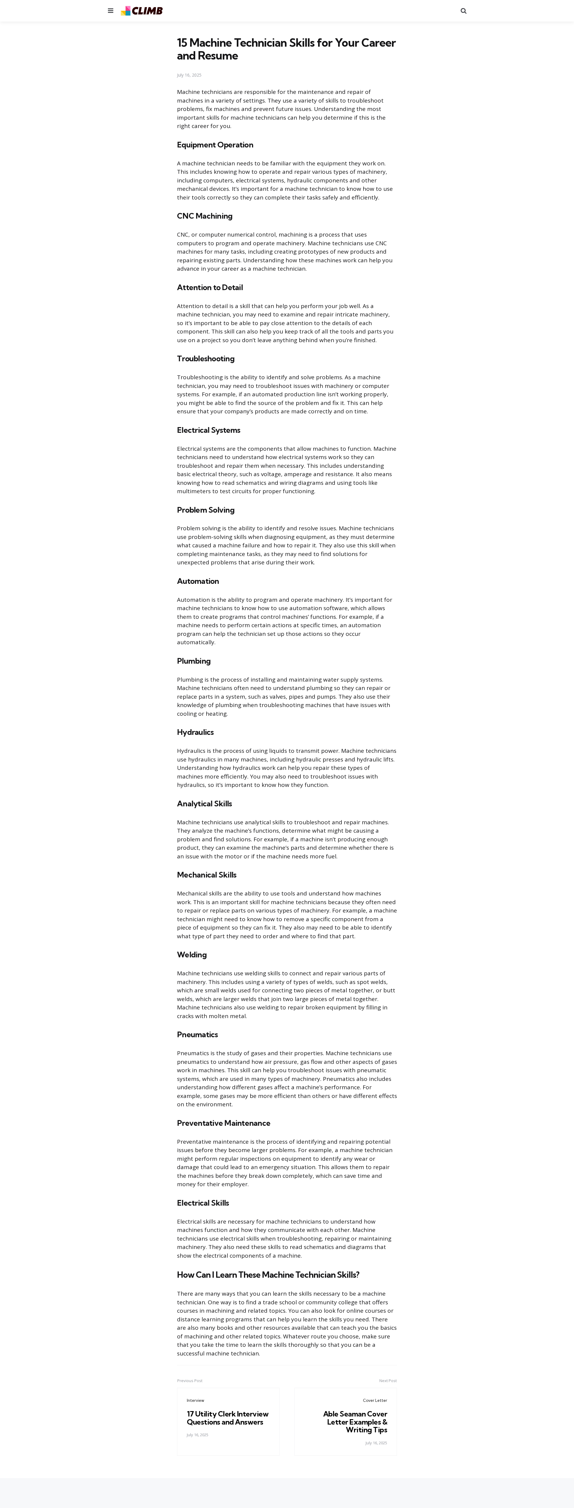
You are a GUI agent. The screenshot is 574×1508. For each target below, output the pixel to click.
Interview (195, 1400)
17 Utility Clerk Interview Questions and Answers (227, 1417)
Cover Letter (375, 1400)
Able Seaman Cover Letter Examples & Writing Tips (355, 1421)
